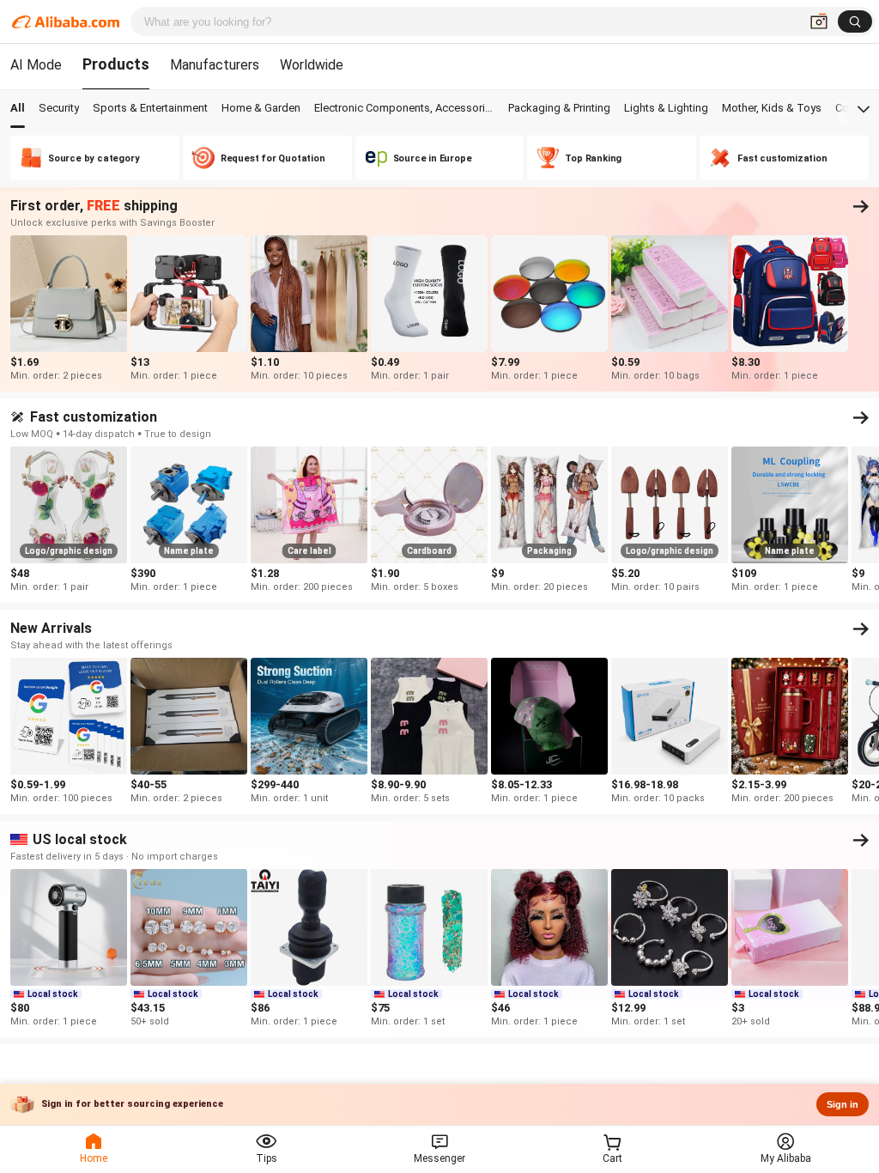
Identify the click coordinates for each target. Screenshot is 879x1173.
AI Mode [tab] (36, 65)
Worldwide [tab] (311, 65)
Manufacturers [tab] (214, 65)
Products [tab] (115, 64)
